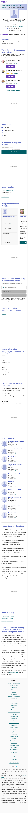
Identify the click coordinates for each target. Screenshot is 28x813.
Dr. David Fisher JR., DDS (13, 60)
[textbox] (14, 287)
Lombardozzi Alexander (14, 489)
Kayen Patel (11, 481)
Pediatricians (14, 725)
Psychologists (14, 734)
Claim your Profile (17, 22)
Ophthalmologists (14, 716)
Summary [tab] (5, 34)
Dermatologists (14, 694)
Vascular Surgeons (14, 740)
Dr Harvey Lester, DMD (13, 80)
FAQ (14, 756)
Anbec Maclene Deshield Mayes (17, 449)
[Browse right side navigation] (25, 2)
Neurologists (14, 709)
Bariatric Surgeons (14, 685)
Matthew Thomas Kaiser (15, 497)
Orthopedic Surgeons (14, 720)
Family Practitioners (14, 700)
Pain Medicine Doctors (14, 723)
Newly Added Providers (14, 745)
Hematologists (14, 705)
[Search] (19, 2)
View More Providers (13, 90)
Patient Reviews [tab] (14, 34)
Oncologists (14, 714)
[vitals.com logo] (4, 1)
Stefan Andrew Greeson (14, 505)
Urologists (14, 738)
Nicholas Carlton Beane (14, 457)
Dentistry (3, 314)
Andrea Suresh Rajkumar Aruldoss (15, 465)
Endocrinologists (14, 698)
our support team (13, 672)
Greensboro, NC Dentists (7, 616)
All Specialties (14, 743)
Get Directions (5, 197)
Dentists (14, 692)
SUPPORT (14, 753)
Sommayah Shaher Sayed (15, 474)
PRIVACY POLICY (14, 763)
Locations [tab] (23, 34)
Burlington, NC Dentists (7, 621)
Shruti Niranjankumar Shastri (16, 441)
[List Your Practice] (22, 2)
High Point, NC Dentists (7, 618)
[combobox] (14, 287)
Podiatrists (14, 729)
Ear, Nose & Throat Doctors (14, 696)
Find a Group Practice (14, 749)
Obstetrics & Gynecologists (14, 712)
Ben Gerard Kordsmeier (14, 513)
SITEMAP (14, 759)
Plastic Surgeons (14, 727)
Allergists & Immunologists (14, 683)
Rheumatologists (14, 736)
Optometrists (14, 718)
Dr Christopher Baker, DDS (14, 70)
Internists (14, 707)
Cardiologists (14, 687)
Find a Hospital (14, 747)
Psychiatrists (14, 731)
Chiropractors (14, 689)
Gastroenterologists (14, 703)
